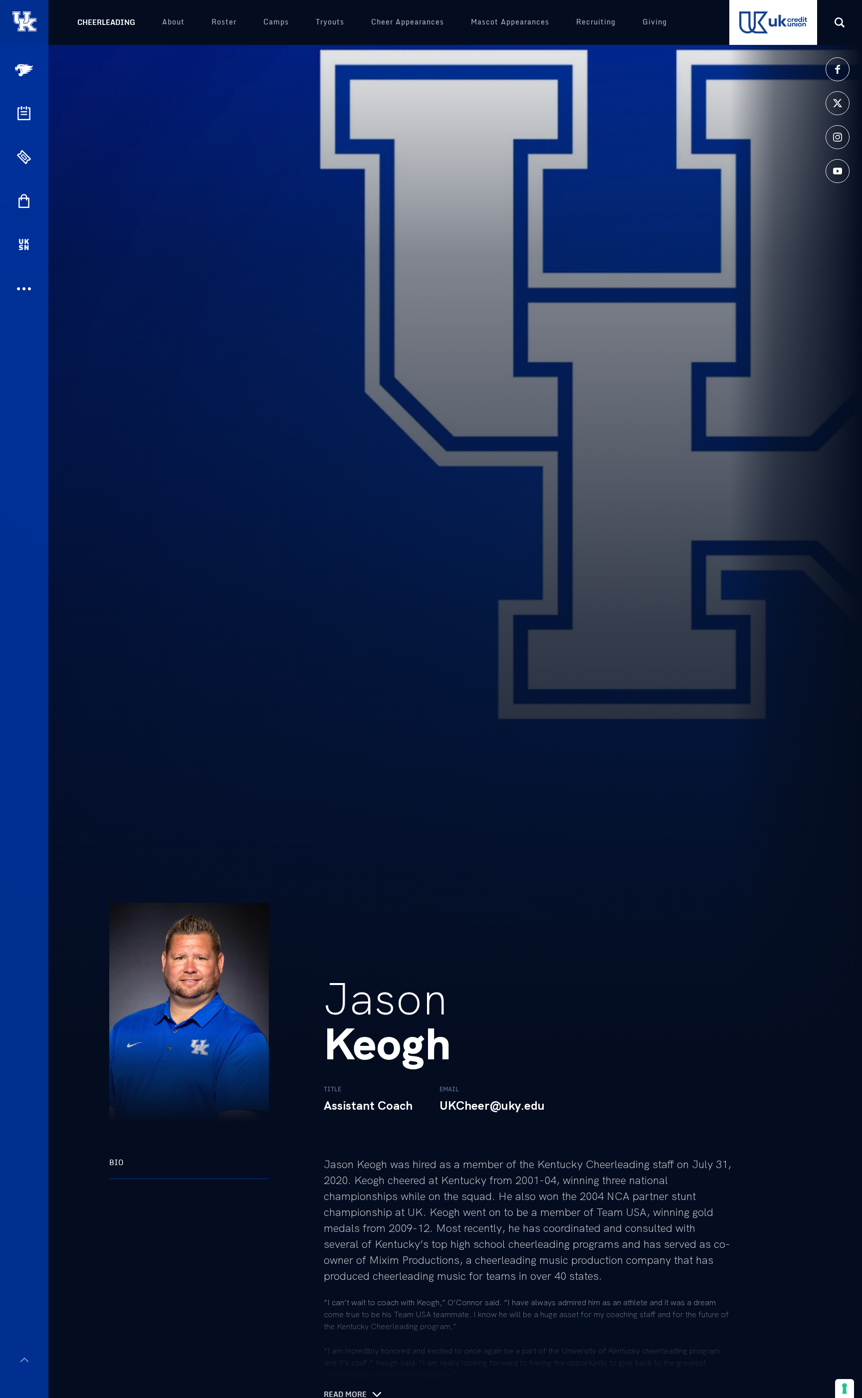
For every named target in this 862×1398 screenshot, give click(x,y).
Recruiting (596, 21)
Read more (345, 1394)
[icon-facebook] (838, 69)
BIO (116, 1162)
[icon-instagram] (838, 137)
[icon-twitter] (838, 103)
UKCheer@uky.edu (492, 1106)
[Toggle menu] (24, 1360)
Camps (276, 21)
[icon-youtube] (838, 171)
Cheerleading (106, 22)
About (173, 21)
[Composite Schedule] (24, 113)
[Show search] (839, 22)
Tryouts (330, 21)
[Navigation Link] (25, 70)
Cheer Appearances (407, 21)
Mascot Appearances (510, 21)
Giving (655, 21)
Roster (224, 21)
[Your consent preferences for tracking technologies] (844, 1388)
